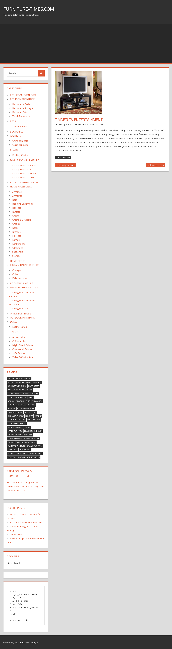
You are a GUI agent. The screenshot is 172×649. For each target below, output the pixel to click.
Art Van (11, 378)
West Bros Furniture (16, 457)
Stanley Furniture (34, 446)
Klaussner (12, 420)
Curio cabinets (20, 144)
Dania (31, 397)
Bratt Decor (33, 386)
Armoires (17, 195)
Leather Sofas (19, 326)
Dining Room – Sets (22, 169)
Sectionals (17, 251)
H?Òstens (11, 408)
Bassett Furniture (33, 382)
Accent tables (19, 337)
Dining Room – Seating (24, 165)
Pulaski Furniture (31, 438)
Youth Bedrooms (21, 116)
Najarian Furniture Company (20, 435)
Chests (15, 215)
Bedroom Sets (19, 112)
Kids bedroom (19, 278)
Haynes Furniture (15, 412)
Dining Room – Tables (24, 177)
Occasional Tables (22, 349)
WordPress (20, 642)
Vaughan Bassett (34, 453)
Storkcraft (12, 450)
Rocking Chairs (20, 155)
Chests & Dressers (21, 219)
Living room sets (21, 308)
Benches (16, 207)
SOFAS (13, 321)
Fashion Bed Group (16, 405)
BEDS (13, 121)
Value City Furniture (16, 453)
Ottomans (17, 247)
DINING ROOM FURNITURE (24, 160)
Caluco (29, 390)
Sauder (20, 442)
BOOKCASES (16, 131)
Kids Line (38, 416)
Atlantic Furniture (16, 382)
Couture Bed (16, 534)
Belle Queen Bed (154, 166)
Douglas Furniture (16, 401)
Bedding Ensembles (22, 203)
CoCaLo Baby (13, 393)
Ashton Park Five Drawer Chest (26, 522)
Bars (14, 199)
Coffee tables (19, 341)
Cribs (15, 274)
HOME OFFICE (17, 260)
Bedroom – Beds (21, 104)
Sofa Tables (18, 353)
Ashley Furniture (63, 157)
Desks (15, 227)
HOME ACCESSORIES (21, 186)
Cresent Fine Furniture (17, 397)
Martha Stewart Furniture (19, 427)
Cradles (16, 223)
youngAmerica (33, 457)
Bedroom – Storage (22, 108)
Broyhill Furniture (16, 390)
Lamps (16, 239)
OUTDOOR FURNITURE (22, 317)
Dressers (17, 231)
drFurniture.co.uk (16, 490)
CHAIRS (14, 150)
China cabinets (20, 140)
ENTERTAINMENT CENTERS (90, 124)
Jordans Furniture (16, 416)
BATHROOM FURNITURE (23, 95)
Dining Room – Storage (24, 173)
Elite (28, 401)
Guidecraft (31, 405)
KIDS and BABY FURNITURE (24, 265)
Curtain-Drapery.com (32, 486)
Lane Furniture (33, 420)
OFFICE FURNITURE (20, 313)
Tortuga (34, 642)
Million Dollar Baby (33, 431)
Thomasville (24, 450)
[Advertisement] (86, 43)
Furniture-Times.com (28, 9)
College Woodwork (29, 393)
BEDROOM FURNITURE (22, 99)
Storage (16, 255)
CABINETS (15, 135)
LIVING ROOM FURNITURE (24, 287)
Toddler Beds (19, 126)
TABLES (14, 331)
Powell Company (15, 438)
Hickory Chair (30, 412)
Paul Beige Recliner (66, 166)
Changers (17, 270)
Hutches (16, 235)
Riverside (11, 442)
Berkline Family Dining (17, 386)
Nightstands (18, 243)
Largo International (17, 423)
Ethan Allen (37, 401)
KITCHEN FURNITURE (21, 283)
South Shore (30, 442)
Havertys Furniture (25, 408)
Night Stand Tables (22, 345)
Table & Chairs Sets (22, 357)
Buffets (16, 211)
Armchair (17, 191)
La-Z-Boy (22, 420)
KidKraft (29, 416)
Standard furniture (16, 446)
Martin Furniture (15, 431)
